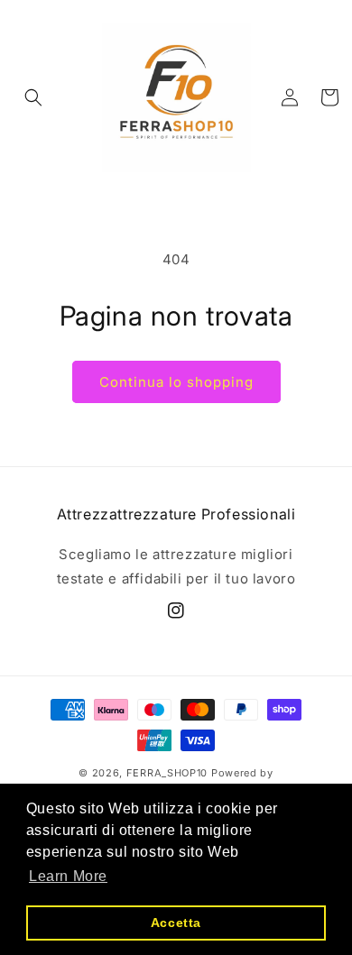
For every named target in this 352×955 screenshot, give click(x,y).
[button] (33, 97)
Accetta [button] (176, 922)
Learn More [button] (68, 876)
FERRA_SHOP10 (167, 773)
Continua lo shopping (176, 381)
